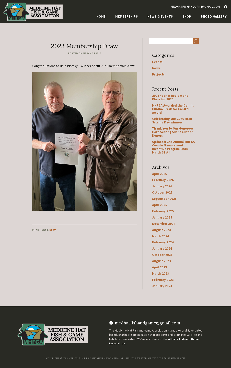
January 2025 (162, 217)
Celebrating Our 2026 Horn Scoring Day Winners (172, 121)
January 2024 (162, 248)
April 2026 (159, 174)
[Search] (196, 41)
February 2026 (163, 180)
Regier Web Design (173, 358)
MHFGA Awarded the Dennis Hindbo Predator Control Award (173, 109)
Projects (158, 74)
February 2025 (163, 211)
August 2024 (161, 230)
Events (157, 62)
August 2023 (161, 261)
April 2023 (159, 267)
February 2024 (163, 242)
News (52, 230)
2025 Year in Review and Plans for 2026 (170, 98)
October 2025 (162, 192)
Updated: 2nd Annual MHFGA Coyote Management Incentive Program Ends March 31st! (173, 147)
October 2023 (162, 255)
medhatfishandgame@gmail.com (195, 7)
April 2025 (159, 205)
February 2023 (163, 280)
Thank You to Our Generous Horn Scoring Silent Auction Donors (173, 132)
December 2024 (163, 224)
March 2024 (160, 236)
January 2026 (162, 186)
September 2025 (164, 199)
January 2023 (162, 286)
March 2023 (160, 273)
